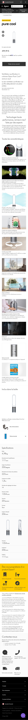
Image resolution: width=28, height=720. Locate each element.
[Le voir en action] (3, 32)
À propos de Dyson (6, 699)
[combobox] (12, 2)
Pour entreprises (6, 690)
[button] (14, 436)
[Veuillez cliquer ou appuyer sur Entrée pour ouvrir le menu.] (2, 6)
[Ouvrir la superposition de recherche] (17, 6)
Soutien (4, 694)
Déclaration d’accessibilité (16, 710)
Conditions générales (6, 710)
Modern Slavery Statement (7, 713)
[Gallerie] (3, 35)
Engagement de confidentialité (7, 708)
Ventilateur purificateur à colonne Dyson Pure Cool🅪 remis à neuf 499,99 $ (8, 11)
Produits (4, 681)
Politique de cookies (18, 708)
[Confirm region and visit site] (25, 2)
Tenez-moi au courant (23, 10)
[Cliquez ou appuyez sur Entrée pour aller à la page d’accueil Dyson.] (6, 6)
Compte (4, 686)
